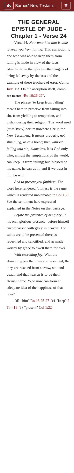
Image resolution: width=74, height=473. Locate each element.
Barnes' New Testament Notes (36, 5)
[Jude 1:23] (4, 236)
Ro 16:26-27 (33, 95)
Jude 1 (11, 89)
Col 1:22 (62, 195)
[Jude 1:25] (69, 236)
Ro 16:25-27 (39, 301)
